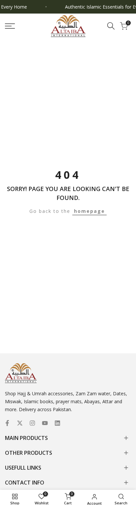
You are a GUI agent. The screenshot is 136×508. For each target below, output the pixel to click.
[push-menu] (10, 26)
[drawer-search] (111, 26)
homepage (89, 211)
